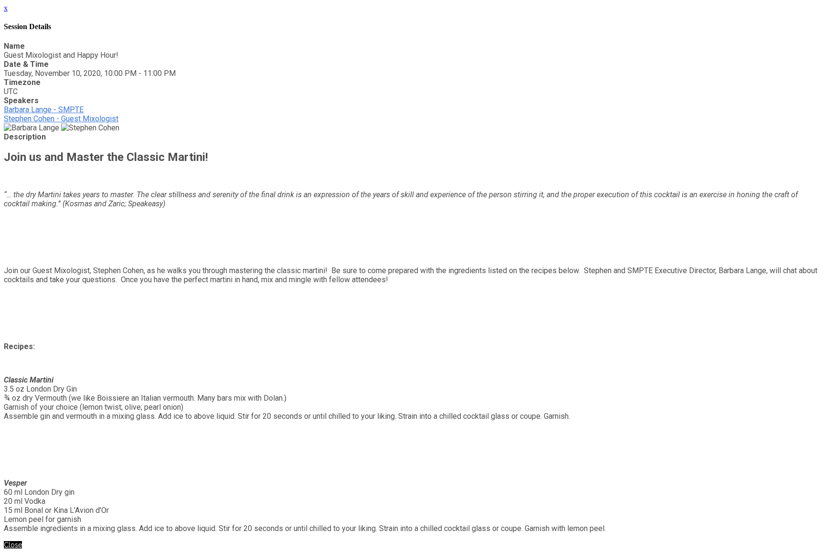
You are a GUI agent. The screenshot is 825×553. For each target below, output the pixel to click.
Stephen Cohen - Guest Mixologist (61, 118)
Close (13, 545)
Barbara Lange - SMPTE (44, 109)
